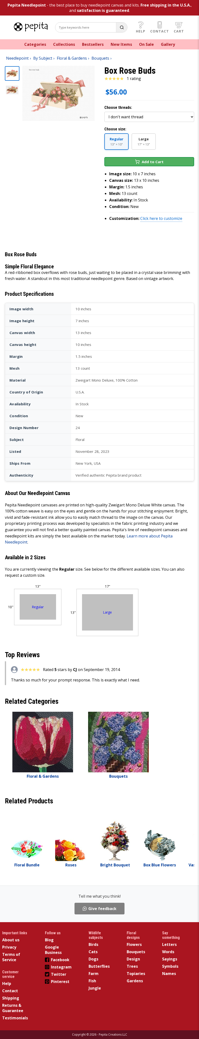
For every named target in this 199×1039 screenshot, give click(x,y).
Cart (179, 31)
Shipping (10, 998)
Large (107, 612)
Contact (159, 31)
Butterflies (99, 966)
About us (10, 940)
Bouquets (136, 951)
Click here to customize (161, 218)
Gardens (135, 980)
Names (169, 973)
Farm (94, 973)
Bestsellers (93, 44)
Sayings (169, 959)
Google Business (53, 949)
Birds (93, 944)
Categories (35, 44)
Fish (92, 980)
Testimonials (15, 1018)
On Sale (146, 44)
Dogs (93, 959)
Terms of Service (11, 957)
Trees (132, 966)
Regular (38, 607)
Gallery (168, 44)
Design (133, 959)
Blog (49, 940)
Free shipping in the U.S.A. (166, 5)
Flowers (134, 944)
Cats (93, 951)
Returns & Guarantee (12, 1008)
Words (168, 951)
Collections (64, 44)
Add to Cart (153, 161)
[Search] (121, 27)
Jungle (95, 988)
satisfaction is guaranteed (103, 10)
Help (140, 31)
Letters (169, 944)
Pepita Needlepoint (27, 5)
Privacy (9, 947)
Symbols (170, 966)
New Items (121, 44)
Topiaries (136, 973)
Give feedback (102, 908)
